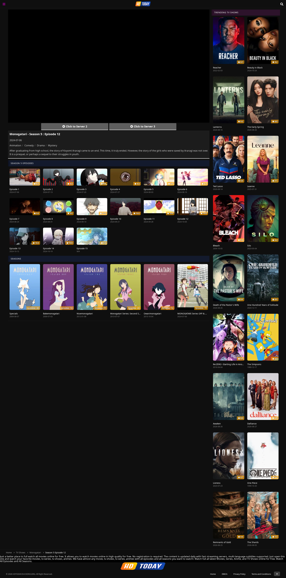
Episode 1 (14, 189)
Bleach (216, 245)
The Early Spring (255, 127)
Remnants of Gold (222, 542)
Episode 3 (81, 189)
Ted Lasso (218, 186)
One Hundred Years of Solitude (262, 304)
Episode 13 (15, 248)
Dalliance (252, 423)
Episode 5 (148, 189)
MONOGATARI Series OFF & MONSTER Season (200, 313)
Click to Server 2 (76, 126)
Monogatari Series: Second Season (127, 313)
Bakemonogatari (51, 313)
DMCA (224, 574)
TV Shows (20, 552)
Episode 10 (115, 218)
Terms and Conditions (261, 574)
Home (9, 552)
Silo (249, 245)
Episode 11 (149, 218)
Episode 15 (82, 248)
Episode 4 (115, 189)
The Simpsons (254, 364)
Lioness (216, 482)
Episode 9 (81, 218)
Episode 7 (14, 218)
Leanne (251, 186)
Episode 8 (48, 218)
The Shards (253, 542)
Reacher (217, 67)
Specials (14, 313)
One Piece (252, 482)
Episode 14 (48, 248)
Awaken (217, 423)
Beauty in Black (254, 67)
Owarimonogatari (152, 313)
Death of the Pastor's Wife (226, 304)
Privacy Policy (239, 574)
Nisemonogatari (85, 313)
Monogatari (35, 552)
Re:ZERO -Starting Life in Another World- (233, 364)
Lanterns (217, 127)
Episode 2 (48, 189)
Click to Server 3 (144, 126)
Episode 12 (182, 218)
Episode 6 (182, 189)
